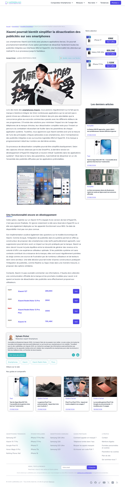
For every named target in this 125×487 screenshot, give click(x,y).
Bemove (51, 482)
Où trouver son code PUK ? (84, 449)
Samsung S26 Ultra (57, 438)
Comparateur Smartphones (61, 3)
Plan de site (106, 456)
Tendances (104, 3)
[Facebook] (95, 482)
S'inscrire (91, 467)
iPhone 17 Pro (36, 442)
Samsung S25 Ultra (57, 445)
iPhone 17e (35, 449)
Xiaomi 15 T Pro (12, 442)
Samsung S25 (55, 449)
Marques (79, 3)
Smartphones (13, 362)
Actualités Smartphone (26, 26)
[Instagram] (112, 482)
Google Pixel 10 (12, 445)
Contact (105, 438)
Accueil (8, 26)
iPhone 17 (34, 445)
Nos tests (91, 3)
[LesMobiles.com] (13, 2)
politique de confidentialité (84, 473)
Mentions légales (108, 442)
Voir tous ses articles (17, 355)
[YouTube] (104, 482)
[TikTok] (100, 482)
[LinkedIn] (77, 354)
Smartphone (15, 26)
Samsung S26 (55, 442)
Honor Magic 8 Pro (13, 449)
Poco (53, 362)
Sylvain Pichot (11, 58)
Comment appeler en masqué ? (85, 438)
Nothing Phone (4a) (13, 453)
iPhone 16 (34, 453)
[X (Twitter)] (73, 354)
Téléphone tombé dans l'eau (84, 442)
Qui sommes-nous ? (109, 459)
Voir (76, 291)
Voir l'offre (111, 42)
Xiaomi (25, 362)
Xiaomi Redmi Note (39, 362)
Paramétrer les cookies (110, 452)
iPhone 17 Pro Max (38, 438)
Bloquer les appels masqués (84, 445)
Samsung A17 (11, 438)
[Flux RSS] (117, 482)
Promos (115, 3)
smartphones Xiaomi (31, 110)
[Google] (91, 482)
